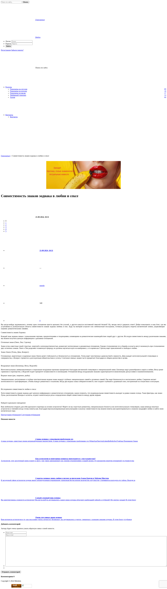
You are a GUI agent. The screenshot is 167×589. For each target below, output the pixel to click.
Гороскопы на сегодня (18, 89)
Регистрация (6, 50)
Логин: (8, 41)
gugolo (42, 286)
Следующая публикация (30, 415)
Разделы (8, 87)
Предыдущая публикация (11, 415)
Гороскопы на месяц (18, 93)
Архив (12, 97)
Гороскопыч (5, 156)
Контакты (9, 115)
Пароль (8, 44)
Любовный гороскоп (18, 95)
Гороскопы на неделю (18, 91)
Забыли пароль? (17, 50)
